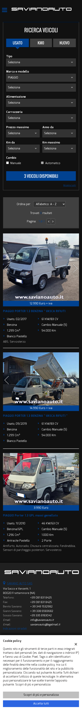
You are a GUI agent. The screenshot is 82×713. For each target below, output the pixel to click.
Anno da (48, 127)
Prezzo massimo (17, 127)
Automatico (52, 163)
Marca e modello (17, 72)
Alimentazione (16, 97)
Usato (17, 42)
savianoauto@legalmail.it (45, 624)
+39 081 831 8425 (41, 597)
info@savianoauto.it (42, 620)
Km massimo (51, 142)
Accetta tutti (41, 703)
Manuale (16, 163)
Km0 (41, 42)
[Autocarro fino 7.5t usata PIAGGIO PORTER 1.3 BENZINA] (41, 267)
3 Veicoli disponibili (41, 176)
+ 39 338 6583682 (41, 611)
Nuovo (64, 42)
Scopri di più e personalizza (41, 695)
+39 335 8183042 (41, 615)
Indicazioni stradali (15, 629)
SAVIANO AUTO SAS (19, 583)
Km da (10, 142)
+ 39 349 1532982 (41, 606)
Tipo (9, 56)
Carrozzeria (14, 112)
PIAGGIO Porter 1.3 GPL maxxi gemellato (30, 515)
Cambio (11, 158)
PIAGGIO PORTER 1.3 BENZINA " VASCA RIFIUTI (34, 311)
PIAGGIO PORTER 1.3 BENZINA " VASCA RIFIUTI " (35, 416)
